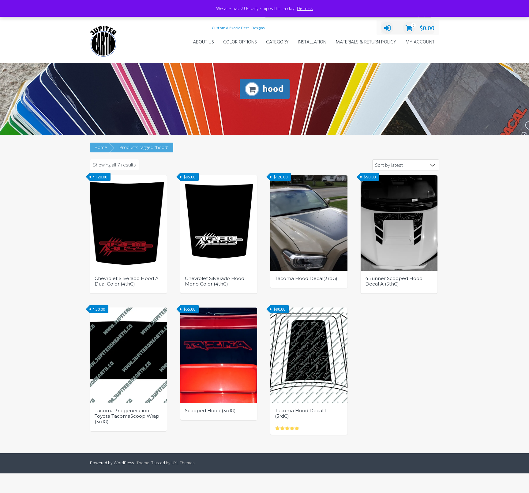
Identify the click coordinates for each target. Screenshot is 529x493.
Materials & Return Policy (366, 42)
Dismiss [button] (305, 8)
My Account (419, 42)
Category (277, 42)
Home (101, 147)
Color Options (240, 42)
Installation (312, 42)
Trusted (158, 463)
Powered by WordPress (112, 463)
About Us (203, 42)
